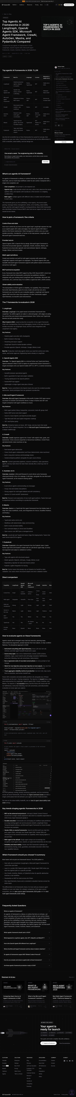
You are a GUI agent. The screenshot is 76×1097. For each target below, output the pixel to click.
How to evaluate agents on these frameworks (63, 112)
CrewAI (11, 437)
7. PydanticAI (59, 107)
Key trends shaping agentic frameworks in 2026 (62, 115)
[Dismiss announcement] (74, 1)
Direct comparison (60, 109)
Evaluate (4, 1063)
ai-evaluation (21, 683)
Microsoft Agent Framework (17, 398)
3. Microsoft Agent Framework (63, 99)
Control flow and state (61, 81)
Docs (41, 4)
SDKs (40, 1068)
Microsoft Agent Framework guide (39, 427)
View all (71, 977)
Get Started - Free (69, 4)
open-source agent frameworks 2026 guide (28, 891)
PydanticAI (12, 545)
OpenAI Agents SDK (18, 361)
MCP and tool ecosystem (62, 87)
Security (53, 1065)
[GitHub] (72, 1061)
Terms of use (57, 1094)
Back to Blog (7, 14)
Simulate (4, 1060)
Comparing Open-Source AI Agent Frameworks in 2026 (12, 997)
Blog (28, 1060)
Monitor (4, 1068)
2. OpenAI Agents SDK (61, 96)
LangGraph (12, 311)
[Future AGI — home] (6, 5)
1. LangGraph (59, 94)
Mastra (11, 508)
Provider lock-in (59, 83)
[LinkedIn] (64, 1061)
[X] (67, 1061)
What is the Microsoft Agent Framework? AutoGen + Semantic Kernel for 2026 (37, 998)
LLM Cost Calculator (31, 1065)
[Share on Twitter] (56, 125)
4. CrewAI (58, 101)
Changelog (29, 1083)
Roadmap (29, 1086)
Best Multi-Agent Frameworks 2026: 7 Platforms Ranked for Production (62, 998)
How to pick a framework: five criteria (64, 79)
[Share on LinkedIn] (59, 125)
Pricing (36, 4)
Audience (22, 4)
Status (40, 1076)
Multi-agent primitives (61, 85)
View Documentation (64, 1043)
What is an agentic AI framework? (63, 77)
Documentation (42, 1060)
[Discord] (70, 1061)
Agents (4, 1073)
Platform (14, 4)
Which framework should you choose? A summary (62, 119)
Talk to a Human (18, 1073)
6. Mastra (58, 105)
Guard (5, 1065)
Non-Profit (17, 1065)
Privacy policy (65, 1094)
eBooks (29, 1078)
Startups (17, 1063)
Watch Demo (18, 1071)
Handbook (29, 1081)
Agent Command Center (36, 794)
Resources (29, 4)
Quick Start (41, 1063)
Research (29, 1075)
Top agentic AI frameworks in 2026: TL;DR (64, 74)
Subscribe (45, 161)
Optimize (4, 1071)
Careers (53, 1060)
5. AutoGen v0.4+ (60, 103)
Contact (53, 1063)
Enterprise (17, 1060)
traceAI (42, 679)
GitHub (40, 1073)
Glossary (29, 1063)
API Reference (42, 1065)
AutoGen (11, 474)
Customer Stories (31, 1073)
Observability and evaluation (62, 89)
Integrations (42, 1071)
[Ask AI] (72, 1092)
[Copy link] (62, 125)
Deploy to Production (49, 1043)
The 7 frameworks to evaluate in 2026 (63, 92)
